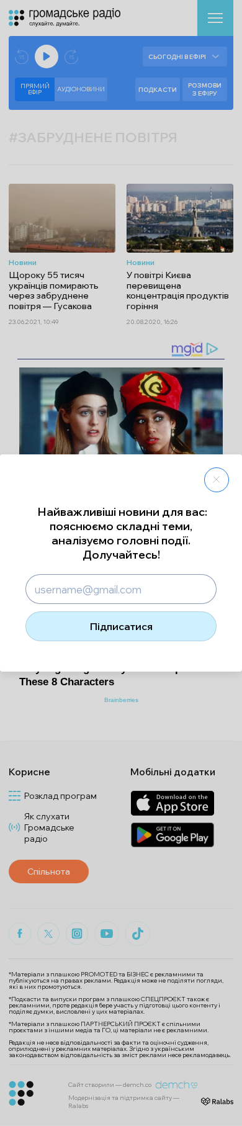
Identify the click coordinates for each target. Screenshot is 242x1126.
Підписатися (121, 626)
